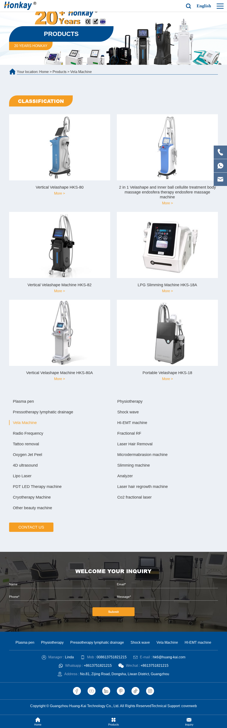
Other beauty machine (32, 508)
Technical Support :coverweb (174, 706)
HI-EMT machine (132, 422)
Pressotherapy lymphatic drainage (43, 412)
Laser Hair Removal (135, 444)
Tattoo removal (26, 444)
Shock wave (128, 412)
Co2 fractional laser (134, 497)
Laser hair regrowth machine (142, 486)
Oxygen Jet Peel (27, 454)
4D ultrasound (25, 465)
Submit (113, 612)
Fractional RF (129, 433)
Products (60, 72)
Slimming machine (133, 465)
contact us (31, 527)
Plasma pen (23, 401)
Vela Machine (81, 72)
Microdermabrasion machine (142, 454)
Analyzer (125, 476)
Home (44, 72)
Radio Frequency (28, 433)
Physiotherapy (130, 401)
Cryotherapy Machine (32, 497)
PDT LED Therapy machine (37, 486)
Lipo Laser (22, 476)
